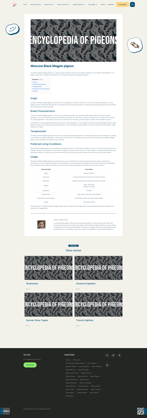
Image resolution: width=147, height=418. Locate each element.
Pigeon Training (95, 389)
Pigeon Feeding (70, 376)
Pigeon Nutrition (84, 386)
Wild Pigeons (70, 396)
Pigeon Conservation (72, 373)
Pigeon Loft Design (85, 383)
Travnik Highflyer (85, 320)
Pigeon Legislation (71, 383)
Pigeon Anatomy (97, 366)
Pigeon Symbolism (82, 389)
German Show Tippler (37, 320)
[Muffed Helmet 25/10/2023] (5, 411)
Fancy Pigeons (91, 363)
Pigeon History (84, 379)
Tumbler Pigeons (82, 392)
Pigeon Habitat (94, 376)
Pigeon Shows (70, 389)
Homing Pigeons (84, 366)
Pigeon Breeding (83, 370)
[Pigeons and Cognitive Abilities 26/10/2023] (142, 411)
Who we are (76, 360)
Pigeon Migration (71, 386)
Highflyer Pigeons (71, 366)
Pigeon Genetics (83, 376)
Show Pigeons (70, 392)
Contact (68, 360)
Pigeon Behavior (71, 370)
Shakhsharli (32, 283)
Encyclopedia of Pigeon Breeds (75, 363)
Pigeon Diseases (86, 373)
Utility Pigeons (94, 392)
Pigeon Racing (95, 386)
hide (41, 79)
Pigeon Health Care (72, 379)
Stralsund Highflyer (86, 283)
